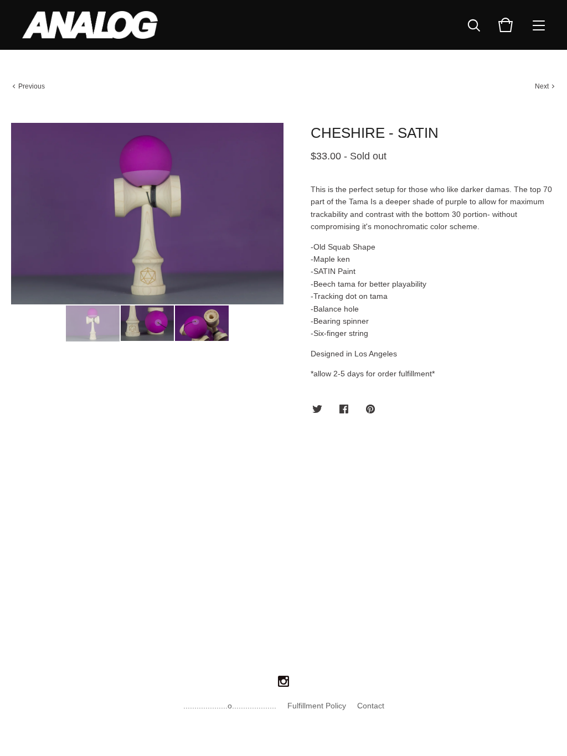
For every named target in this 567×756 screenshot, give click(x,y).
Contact (370, 705)
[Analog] (90, 25)
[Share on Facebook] (343, 409)
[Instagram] (283, 682)
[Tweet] (317, 409)
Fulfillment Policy (316, 705)
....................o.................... (229, 705)
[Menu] (539, 24)
